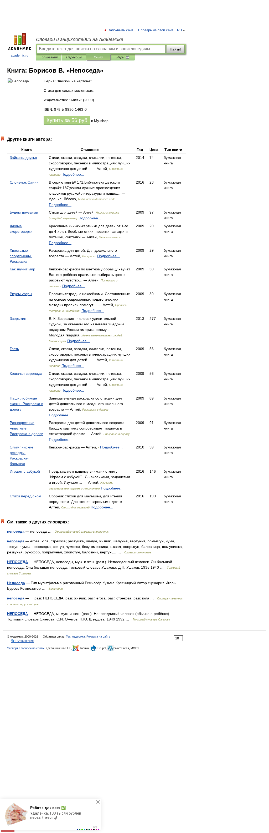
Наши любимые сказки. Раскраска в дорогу (26, 403)
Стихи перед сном (25, 496)
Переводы (74, 57)
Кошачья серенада (26, 373)
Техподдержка (75, 636)
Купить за (66, 120)
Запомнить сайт (120, 30)
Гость (14, 349)
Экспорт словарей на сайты (25, 648)
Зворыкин (18, 318)
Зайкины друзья (23, 157)
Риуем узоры (21, 294)
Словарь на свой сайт (155, 30)
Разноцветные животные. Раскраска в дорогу (26, 428)
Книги (98, 57)
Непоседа (16, 583)
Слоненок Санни (24, 182)
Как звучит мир (22, 269)
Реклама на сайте (98, 636)
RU (179, 30)
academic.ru (19, 55)
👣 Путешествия (22, 640)
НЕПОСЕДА (17, 562)
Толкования (49, 57)
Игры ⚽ (122, 57)
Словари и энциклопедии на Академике (79, 39)
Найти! (175, 49)
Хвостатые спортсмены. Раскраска (21, 256)
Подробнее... (72, 174)
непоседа (15, 531)
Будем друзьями (24, 212)
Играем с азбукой (25, 471)
